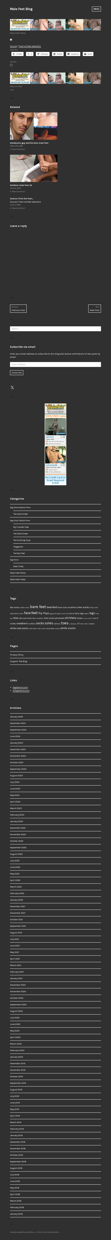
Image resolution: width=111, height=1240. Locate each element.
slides (13, 623)
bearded (52, 607)
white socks (68, 628)
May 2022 (14, 873)
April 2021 (15, 958)
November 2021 (17, 913)
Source (13, 46)
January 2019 (16, 1135)
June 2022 (15, 867)
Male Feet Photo (18, 33)
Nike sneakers (37, 618)
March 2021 (15, 965)
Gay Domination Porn (20, 507)
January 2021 (16, 978)
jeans (86, 613)
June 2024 (15, 736)
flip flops (43, 613)
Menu (96, 9)
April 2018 (15, 1194)
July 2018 (14, 1174)
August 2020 (16, 1011)
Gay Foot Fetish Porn (20, 520)
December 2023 (18, 749)
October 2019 (16, 1076)
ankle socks (25, 607)
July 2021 (14, 939)
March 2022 (16, 886)
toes (64, 623)
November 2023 (18, 756)
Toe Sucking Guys (21, 540)
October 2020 (16, 998)
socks (40, 623)
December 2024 (18, 723)
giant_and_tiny (63, 613)
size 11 (90, 618)
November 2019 (17, 1070)
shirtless (70, 618)
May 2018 (14, 1187)
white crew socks (19, 628)
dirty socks (94, 607)
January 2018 (16, 1214)
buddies (72, 607)
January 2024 (16, 743)
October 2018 (16, 1155)
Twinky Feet (19, 553)
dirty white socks (16, 613)
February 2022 (17, 893)
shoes (80, 618)
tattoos (57, 624)
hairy (71, 613)
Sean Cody (18, 566)
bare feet (38, 606)
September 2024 (18, 729)
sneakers (22, 623)
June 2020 (15, 1024)
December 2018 (17, 1142)
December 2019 (17, 1063)
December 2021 (17, 906)
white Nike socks (53, 628)
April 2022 (15, 880)
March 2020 (16, 1043)
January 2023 (16, 821)
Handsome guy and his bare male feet (29, 143)
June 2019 (15, 1102)
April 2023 (15, 801)
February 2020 (17, 1050)
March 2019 (15, 1122)
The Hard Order (20, 514)
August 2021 (16, 932)
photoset (59, 618)
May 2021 (14, 952)
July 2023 (14, 782)
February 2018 (17, 1207)
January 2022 (16, 900)
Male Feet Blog (21, 9)
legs (92, 613)
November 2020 (18, 991)
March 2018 (15, 1201)
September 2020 (18, 1004)
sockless (32, 624)
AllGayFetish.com (21, 690)
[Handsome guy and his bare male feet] (55, 126)
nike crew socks (25, 618)
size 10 (85, 618)
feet (34, 612)
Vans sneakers (90, 624)
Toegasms (18, 546)
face (27, 613)
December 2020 (18, 985)
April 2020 (15, 1037)
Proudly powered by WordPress (22, 1232)
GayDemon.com (20, 687)
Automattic (54, 1232)
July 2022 (14, 860)
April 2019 (15, 1115)
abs (11, 607)
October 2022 (16, 841)
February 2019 (17, 1129)
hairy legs (79, 613)
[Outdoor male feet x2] (55, 168)
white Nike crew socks (37, 628)
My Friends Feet (21, 527)
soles (49, 623)
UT (78, 623)
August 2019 (16, 1089)
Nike (15, 618)
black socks (62, 607)
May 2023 (14, 795)
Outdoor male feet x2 (21, 185)
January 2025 (16, 716)
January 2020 (16, 1057)
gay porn (53, 613)
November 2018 (18, 1148)
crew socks (83, 607)
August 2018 (16, 1168)
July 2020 (15, 1017)
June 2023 (15, 788)
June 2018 (15, 1181)
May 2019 (14, 1109)
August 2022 (16, 854)
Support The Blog (18, 661)
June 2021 (15, 945)
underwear (72, 624)
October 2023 (16, 762)
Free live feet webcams (30, 46)
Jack (12, 90)
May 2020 (15, 1030)
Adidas (16, 607)
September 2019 (18, 1083)
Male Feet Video (18, 579)
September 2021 (18, 926)
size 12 (95, 618)
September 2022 (18, 847)
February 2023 (17, 814)
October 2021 (16, 919)
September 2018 (18, 1161)
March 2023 (16, 808)
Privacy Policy (16, 654)
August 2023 (16, 775)
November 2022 (18, 834)
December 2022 (18, 828)
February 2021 (17, 972)
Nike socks (49, 618)
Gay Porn (14, 559)
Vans (82, 624)
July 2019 (14, 1096)
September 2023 (18, 769)
